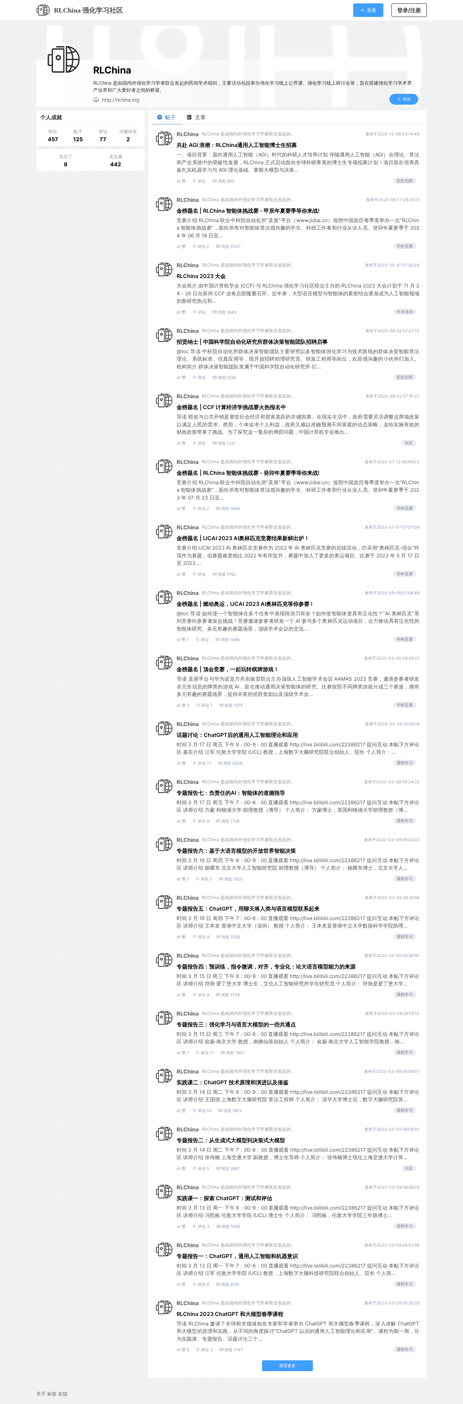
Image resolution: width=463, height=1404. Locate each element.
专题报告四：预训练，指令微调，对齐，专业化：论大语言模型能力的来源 (266, 966)
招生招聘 (405, 180)
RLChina (112, 70)
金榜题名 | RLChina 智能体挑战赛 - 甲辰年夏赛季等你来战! (248, 210)
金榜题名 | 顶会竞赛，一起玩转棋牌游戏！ (228, 669)
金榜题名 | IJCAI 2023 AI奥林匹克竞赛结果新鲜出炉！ (243, 538)
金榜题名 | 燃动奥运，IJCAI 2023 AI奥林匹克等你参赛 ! (245, 603)
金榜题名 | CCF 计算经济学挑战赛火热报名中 (231, 407)
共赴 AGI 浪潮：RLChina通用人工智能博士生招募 (237, 145)
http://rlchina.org (120, 100)
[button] (368, 10)
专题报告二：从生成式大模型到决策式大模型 (231, 1140)
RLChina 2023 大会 (201, 276)
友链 (62, 1394)
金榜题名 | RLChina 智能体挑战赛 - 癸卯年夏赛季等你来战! (248, 472)
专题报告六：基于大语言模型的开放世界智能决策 (236, 850)
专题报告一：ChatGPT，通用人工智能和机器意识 (237, 1256)
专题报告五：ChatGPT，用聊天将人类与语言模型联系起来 (248, 908)
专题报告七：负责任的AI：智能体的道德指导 (231, 792)
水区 (409, 442)
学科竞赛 (405, 246)
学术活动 (405, 311)
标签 (52, 1394)
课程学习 (405, 762)
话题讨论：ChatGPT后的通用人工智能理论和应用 (237, 734)
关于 (41, 1394)
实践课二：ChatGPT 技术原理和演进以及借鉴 (232, 1082)
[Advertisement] (90, 216)
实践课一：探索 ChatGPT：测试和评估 (224, 1198)
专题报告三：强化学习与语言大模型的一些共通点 (236, 1024)
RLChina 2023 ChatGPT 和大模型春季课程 (230, 1314)
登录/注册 (409, 10)
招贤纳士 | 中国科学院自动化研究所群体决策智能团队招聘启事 (252, 341)
